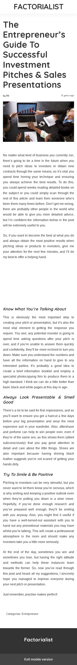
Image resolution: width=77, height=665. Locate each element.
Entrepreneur (30, 614)
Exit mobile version (38, 659)
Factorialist (39, 6)
